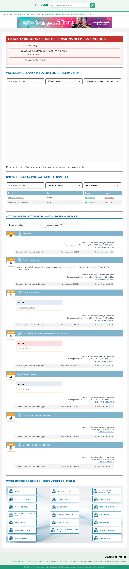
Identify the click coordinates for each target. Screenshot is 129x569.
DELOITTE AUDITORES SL (18, 202)
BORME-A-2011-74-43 (106, 402)
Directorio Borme (86, 561)
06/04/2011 (90, 202)
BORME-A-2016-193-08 (106, 247)
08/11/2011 (90, 197)
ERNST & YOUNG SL (39, 60)
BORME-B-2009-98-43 (106, 462)
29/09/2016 (109, 197)
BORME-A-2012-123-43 (106, 279)
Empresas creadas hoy (54, 561)
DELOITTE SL (24, 348)
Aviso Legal (98, 561)
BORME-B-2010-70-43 (106, 432)
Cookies (123, 561)
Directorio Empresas (71, 561)
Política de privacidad (111, 561)
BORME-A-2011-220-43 (106, 320)
